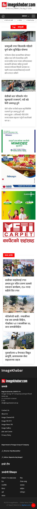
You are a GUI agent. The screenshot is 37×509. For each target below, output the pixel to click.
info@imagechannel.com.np (10, 403)
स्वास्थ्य (22, 485)
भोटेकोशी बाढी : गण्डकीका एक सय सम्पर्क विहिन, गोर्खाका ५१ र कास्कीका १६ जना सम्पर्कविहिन (17, 321)
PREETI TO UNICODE (9, 478)
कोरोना (20, 20)
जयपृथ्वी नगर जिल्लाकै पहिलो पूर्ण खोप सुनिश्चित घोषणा (18, 48)
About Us (5, 414)
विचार (3, 488)
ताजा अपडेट (9, 255)
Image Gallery (6, 428)
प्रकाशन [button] (24, 16)
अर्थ (3, 492)
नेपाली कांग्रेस (31, 20)
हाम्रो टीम (6, 464)
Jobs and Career (7, 431)
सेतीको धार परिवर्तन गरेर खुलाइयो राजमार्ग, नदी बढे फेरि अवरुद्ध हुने (17, 99)
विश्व (21, 478)
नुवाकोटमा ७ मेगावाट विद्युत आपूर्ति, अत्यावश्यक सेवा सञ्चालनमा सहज (18, 356)
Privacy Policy (6, 435)
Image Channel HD (8, 417)
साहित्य (22, 488)
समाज (3, 495)
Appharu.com (26, 505)
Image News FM (7, 424)
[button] (33, 16)
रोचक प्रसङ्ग (23, 481)
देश (3, 481)
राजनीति (4, 485)
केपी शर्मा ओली (9, 20)
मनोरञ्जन (22, 492)
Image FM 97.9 (7, 421)
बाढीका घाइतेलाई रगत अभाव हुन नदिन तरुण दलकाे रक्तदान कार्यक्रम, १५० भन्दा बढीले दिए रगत (18, 285)
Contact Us (5, 410)
